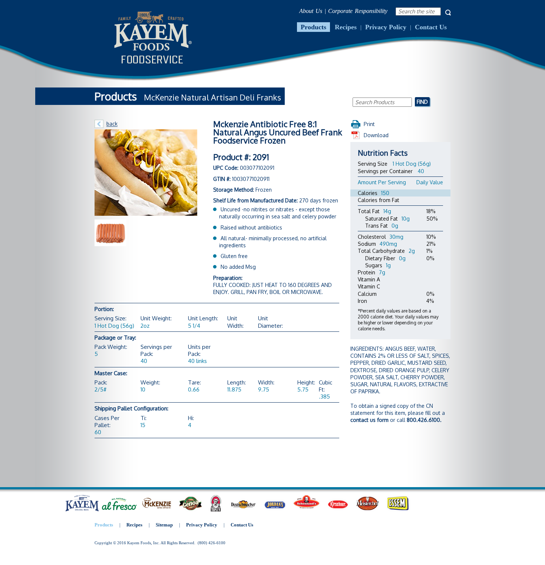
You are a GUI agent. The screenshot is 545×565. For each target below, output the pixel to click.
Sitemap (164, 525)
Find (422, 101)
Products (313, 27)
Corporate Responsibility (357, 11)
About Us (310, 11)
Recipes (346, 27)
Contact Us (431, 27)
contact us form (369, 420)
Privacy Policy (385, 27)
